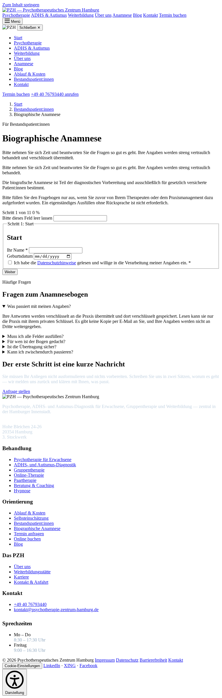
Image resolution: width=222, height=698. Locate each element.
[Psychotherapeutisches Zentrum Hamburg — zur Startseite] (50, 10)
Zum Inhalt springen (20, 4)
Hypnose (22, 490)
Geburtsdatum (20, 256)
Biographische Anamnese (37, 528)
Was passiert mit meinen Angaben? (39, 306)
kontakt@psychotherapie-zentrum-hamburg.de (56, 609)
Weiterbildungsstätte (32, 571)
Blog (137, 15)
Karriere (21, 577)
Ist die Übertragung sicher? (31, 346)
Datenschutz (127, 660)
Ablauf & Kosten (29, 74)
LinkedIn (51, 665)
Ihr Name (17, 250)
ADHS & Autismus (49, 15)
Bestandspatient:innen (34, 79)
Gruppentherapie (29, 469)
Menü (15, 21)
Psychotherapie (16, 15)
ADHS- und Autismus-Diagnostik (45, 464)
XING (70, 665)
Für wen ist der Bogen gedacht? (36, 341)
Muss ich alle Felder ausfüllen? (35, 336)
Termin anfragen (29, 533)
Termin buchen (172, 15)
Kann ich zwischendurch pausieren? (40, 351)
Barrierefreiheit (153, 660)
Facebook (88, 665)
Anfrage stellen (16, 391)
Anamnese (122, 15)
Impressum (105, 660)
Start (18, 37)
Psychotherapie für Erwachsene (42, 459)
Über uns (103, 15)
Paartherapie (25, 480)
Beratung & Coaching (34, 485)
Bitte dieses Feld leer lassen (27, 218)
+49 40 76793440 (47, 391)
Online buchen (27, 538)
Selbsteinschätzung (31, 518)
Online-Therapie (29, 475)
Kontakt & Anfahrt (31, 582)
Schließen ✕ (29, 27)
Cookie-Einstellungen (22, 666)
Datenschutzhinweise (56, 262)
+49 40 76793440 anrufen (55, 94)
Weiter (10, 272)
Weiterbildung (81, 15)
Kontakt (150, 15)
